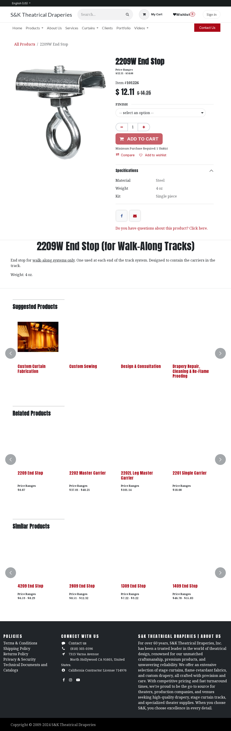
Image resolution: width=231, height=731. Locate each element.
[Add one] (144, 127)
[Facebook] (121, 215)
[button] (13, 353)
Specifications (127, 170)
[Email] (134, 215)
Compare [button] (128, 155)
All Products (24, 44)
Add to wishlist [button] (155, 155)
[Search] (127, 14)
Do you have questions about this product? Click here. (162, 228)
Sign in (212, 14)
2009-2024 (42, 724)
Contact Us (207, 28)
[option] (115, 353)
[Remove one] (122, 127)
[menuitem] (17, 27)
